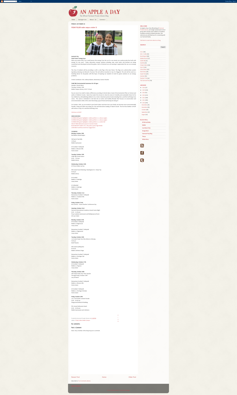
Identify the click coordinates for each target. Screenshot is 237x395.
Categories (82, 20)
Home (73, 20)
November (144, 107)
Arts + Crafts (143, 54)
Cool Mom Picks (146, 128)
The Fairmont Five (145, 80)
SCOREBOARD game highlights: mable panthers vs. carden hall (88, 122)
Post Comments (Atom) (84, 381)
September (145, 112)
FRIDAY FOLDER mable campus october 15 (84, 27)
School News (143, 69)
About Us (93, 20)
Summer (142, 76)
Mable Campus (86, 320)
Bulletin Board (143, 58)
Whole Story (145, 139)
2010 (143, 102)
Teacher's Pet (143, 78)
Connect (102, 20)
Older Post (132, 377)
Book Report (143, 56)
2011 (143, 100)
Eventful (142, 63)
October (144, 109)
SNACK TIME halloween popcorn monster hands (84, 124)
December (144, 105)
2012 (143, 97)
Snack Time (143, 74)
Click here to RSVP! (76, 112)
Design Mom (145, 131)
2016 (143, 87)
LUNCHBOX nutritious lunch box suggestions (83, 127)
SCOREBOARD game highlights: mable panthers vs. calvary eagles (89, 118)
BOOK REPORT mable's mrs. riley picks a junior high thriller (87, 125)
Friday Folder (78, 320)
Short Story (143, 71)
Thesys (144, 136)
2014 (143, 92)
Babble (144, 125)
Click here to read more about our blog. (150, 40)
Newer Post (75, 377)
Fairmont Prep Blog (147, 133)
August (144, 114)
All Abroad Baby (146, 122)
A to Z (141, 51)
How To (142, 67)
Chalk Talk (142, 60)
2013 (143, 95)
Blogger (128, 390)
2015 (143, 90)
